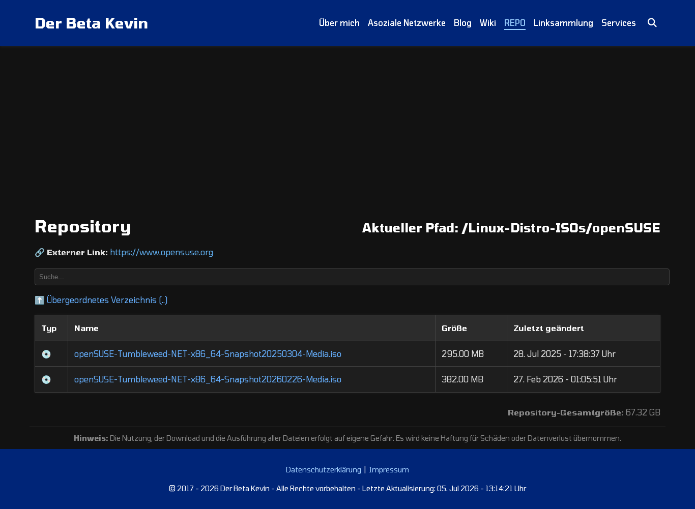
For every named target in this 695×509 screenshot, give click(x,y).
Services (618, 22)
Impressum (389, 469)
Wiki (488, 22)
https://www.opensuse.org (161, 252)
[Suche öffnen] (652, 23)
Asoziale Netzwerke (407, 22)
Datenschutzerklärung (323, 469)
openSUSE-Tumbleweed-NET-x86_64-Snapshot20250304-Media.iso (207, 353)
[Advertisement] (347, 122)
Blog (463, 22)
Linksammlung (563, 22)
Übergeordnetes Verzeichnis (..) (101, 300)
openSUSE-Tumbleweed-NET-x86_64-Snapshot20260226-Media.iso (207, 379)
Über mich (339, 22)
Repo (515, 22)
